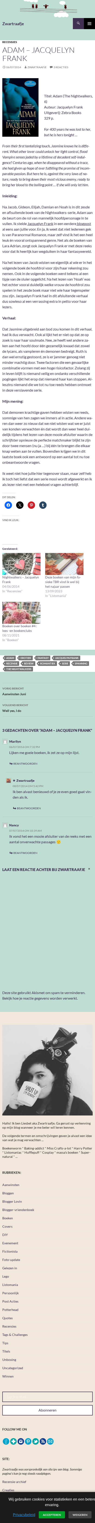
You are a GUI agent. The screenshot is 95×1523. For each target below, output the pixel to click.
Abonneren (47, 1410)
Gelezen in (9, 1268)
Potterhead (10, 1310)
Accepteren (52, 1515)
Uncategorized (12, 1368)
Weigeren (80, 1515)
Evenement (10, 1243)
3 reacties (60, 67)
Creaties (8, 1490)
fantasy (43, 657)
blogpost (83, 223)
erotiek (26, 657)
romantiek (47, 663)
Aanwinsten (10, 1185)
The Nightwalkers (18, 668)
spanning (81, 663)
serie (65, 663)
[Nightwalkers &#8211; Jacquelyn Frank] (21, 564)
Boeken (7, 1218)
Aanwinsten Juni (14, 691)
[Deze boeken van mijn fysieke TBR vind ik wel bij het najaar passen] (64, 564)
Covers (7, 1226)
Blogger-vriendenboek (18, 1210)
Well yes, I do (15, 708)
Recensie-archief (14, 1482)
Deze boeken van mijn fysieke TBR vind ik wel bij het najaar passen (63, 581)
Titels (6, 1351)
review (29, 663)
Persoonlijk (10, 1293)
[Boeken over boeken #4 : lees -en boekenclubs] (21, 613)
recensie (12, 663)
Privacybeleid (24, 1515)
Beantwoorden (25, 763)
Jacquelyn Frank (40, 223)
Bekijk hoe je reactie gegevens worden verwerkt (39, 998)
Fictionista (10, 1251)
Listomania (10, 1285)
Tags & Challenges (15, 1335)
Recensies (9, 42)
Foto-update (11, 1260)
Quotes (7, 1318)
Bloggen (8, 1193)
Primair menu (89, 23)
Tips (5, 1343)
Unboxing (9, 1360)
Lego (5, 1276)
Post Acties (10, 1301)
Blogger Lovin (12, 1201)
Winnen (8, 1376)
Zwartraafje (13, 23)
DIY (5, 1235)
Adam (10, 657)
